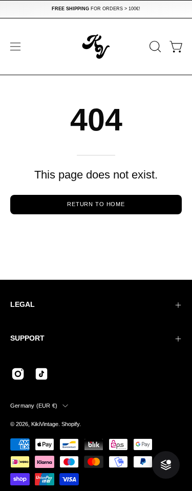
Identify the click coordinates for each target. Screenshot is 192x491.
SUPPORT (27, 338)
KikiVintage (44, 424)
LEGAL (22, 304)
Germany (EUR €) (33, 406)
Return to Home (96, 204)
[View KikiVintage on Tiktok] (41, 374)
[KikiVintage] (96, 46)
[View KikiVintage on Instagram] (18, 374)
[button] (154, 46)
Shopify (70, 424)
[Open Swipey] (166, 465)
